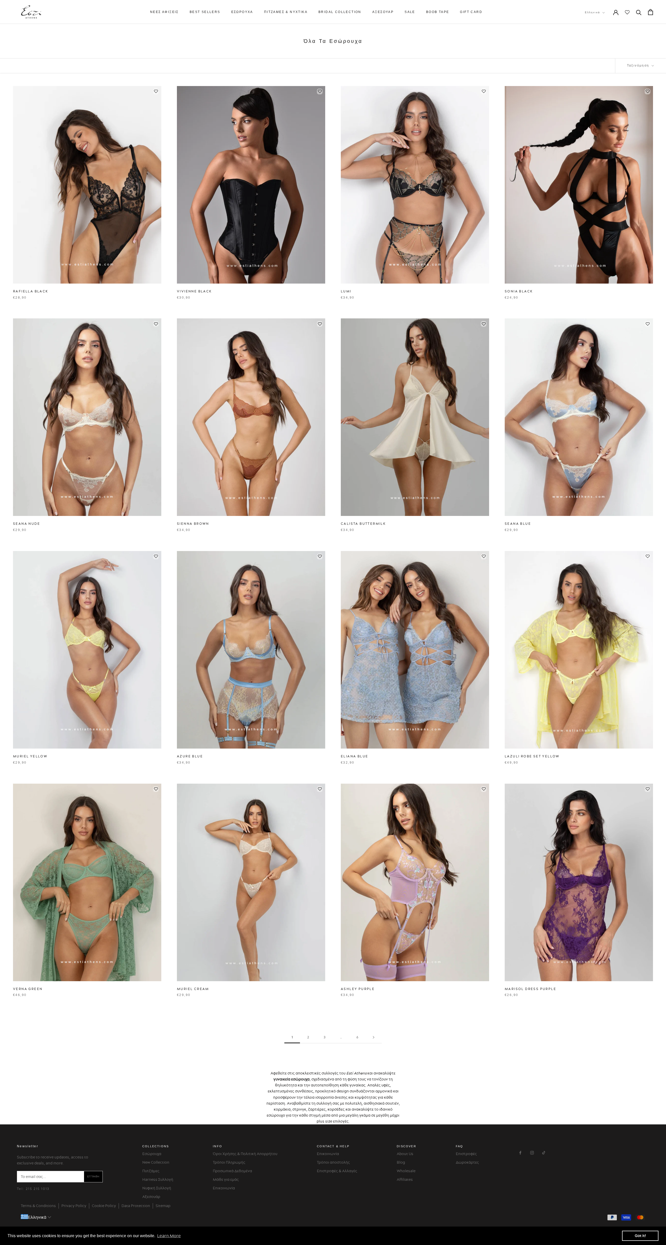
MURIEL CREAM (193, 989)
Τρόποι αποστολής (333, 1162)
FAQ (459, 1146)
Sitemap (163, 1205)
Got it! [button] (640, 1235)
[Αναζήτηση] (639, 12)
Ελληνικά (592, 12)
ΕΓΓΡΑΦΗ (93, 1176)
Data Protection (135, 1205)
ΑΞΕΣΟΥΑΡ (383, 12)
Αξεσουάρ (151, 1196)
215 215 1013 (38, 1189)
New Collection (155, 1162)
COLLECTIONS (155, 1146)
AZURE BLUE (190, 756)
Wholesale (406, 1171)
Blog (401, 1162)
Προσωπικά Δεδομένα (232, 1171)
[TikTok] (544, 1152)
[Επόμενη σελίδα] (374, 1037)
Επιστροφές (466, 1153)
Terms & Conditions (38, 1205)
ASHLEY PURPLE (358, 989)
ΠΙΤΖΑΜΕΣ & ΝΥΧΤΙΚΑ (286, 12)
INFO (217, 1146)
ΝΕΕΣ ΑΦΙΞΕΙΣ (164, 12)
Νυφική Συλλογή (156, 1188)
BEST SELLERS (205, 12)
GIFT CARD (471, 12)
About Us (405, 1153)
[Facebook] (520, 1152)
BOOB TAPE (437, 12)
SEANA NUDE (26, 524)
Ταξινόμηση (639, 65)
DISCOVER (406, 1146)
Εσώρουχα (151, 1153)
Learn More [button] (169, 1235)
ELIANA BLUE (354, 756)
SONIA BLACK (519, 291)
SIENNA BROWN (193, 524)
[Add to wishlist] (156, 91)
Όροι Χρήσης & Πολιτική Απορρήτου (245, 1153)
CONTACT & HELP (333, 1146)
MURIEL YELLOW (30, 756)
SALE (410, 12)
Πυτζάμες (150, 1171)
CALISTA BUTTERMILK (363, 524)
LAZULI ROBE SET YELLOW (532, 756)
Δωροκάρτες (467, 1162)
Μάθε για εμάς (226, 1179)
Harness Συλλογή (157, 1179)
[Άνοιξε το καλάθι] (650, 12)
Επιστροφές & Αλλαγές (337, 1171)
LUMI (346, 291)
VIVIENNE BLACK (194, 291)
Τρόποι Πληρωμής (229, 1162)
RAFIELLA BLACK (30, 291)
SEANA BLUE (518, 524)
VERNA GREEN (27, 989)
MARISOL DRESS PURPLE (530, 989)
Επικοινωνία (224, 1188)
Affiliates (405, 1179)
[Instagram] (532, 1152)
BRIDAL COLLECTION (339, 12)
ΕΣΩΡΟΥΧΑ (242, 12)
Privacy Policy (73, 1205)
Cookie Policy (104, 1205)
